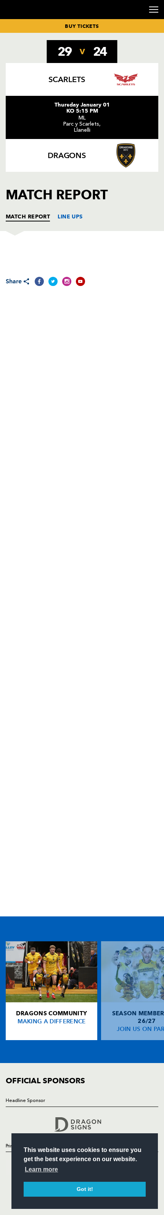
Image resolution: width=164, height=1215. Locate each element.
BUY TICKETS (82, 26)
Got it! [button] (85, 1189)
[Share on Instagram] (66, 281)
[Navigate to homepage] (15, 18)
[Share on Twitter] (53, 281)
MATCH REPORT (28, 216)
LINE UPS (70, 216)
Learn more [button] (41, 1169)
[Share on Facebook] (39, 281)
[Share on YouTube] (80, 281)
